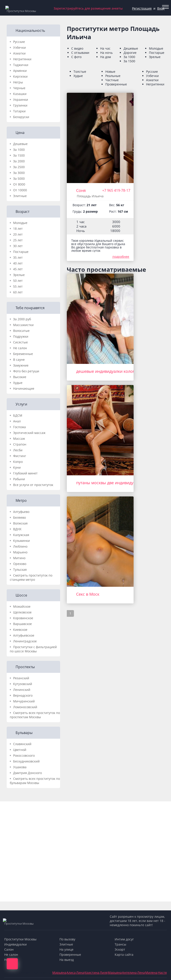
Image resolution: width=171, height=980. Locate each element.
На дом (105, 57)
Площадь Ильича (90, 196)
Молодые (20, 223)
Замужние (20, 365)
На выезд (66, 960)
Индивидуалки (15, 944)
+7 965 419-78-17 (116, 190)
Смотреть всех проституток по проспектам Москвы (35, 715)
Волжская (20, 523)
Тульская (20, 569)
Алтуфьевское (23, 635)
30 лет (18, 246)
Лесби (17, 450)
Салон (9, 949)
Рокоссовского (24, 755)
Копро (18, 462)
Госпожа (19, 427)
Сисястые (20, 342)
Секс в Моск (87, 594)
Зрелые (19, 275)
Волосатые (21, 331)
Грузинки (20, 105)
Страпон (19, 444)
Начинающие (23, 388)
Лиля (104, 972)
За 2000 (19, 161)
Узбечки (19, 47)
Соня (81, 190)
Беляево (19, 517)
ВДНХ (17, 529)
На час (105, 48)
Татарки (19, 111)
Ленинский (21, 690)
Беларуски (21, 117)
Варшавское (22, 624)
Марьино (20, 552)
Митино (19, 558)
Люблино (20, 546)
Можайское (22, 606)
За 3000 (19, 173)
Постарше (20, 252)
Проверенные (116, 84)
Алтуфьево (21, 512)
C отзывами (80, 52)
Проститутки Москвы (20, 939)
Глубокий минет (25, 473)
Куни (17, 467)
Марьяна (59, 972)
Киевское (20, 629)
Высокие (19, 377)
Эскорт (120, 949)
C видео (77, 48)
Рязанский (21, 678)
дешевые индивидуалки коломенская (112, 371)
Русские (19, 42)
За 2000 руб (22, 319)
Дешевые (20, 144)
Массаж (19, 438)
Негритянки (22, 59)
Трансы (120, 944)
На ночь (106, 52)
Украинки (20, 99)
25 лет (18, 240)
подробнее (120, 256)
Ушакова (19, 767)
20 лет (18, 234)
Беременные (23, 354)
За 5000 (19, 178)
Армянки (20, 71)
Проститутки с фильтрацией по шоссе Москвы (33, 649)
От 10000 (20, 190)
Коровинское (23, 618)
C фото (76, 57)
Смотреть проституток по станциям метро (31, 577)
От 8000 (19, 184)
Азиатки (19, 53)
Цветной (19, 750)
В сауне (19, 359)
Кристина (91, 972)
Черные (19, 88)
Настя (162, 972)
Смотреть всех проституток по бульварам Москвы (35, 780)
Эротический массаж (29, 433)
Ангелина (129, 972)
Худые (17, 383)
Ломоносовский (25, 707)
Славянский (22, 744)
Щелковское (22, 612)
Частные (112, 80)
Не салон (20, 348)
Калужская (21, 535)
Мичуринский (24, 701)
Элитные (20, 196)
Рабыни (19, 479)
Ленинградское (25, 641)
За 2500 (19, 167)
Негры (18, 82)
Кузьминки (21, 540)
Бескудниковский (26, 761)
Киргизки (20, 76)
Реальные (112, 76)
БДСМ (17, 415)
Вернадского (23, 695)
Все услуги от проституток (33, 485)
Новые (110, 71)
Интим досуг (124, 939)
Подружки (20, 336)
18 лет (18, 228)
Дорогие (130, 52)
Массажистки (23, 325)
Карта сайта (124, 954)
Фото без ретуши (26, 371)
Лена (141, 972)
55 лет (18, 286)
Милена (151, 972)
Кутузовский (22, 684)
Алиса (71, 972)
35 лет (18, 257)
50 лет (18, 280)
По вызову (67, 939)
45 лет (18, 269)
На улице (66, 949)
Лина (80, 972)
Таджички (20, 65)
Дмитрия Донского (27, 773)
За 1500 (19, 155)
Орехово (19, 564)
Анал (17, 421)
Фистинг (19, 456)
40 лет (18, 263)
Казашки (19, 94)
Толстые (79, 71)
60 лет (18, 292)
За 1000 (19, 149)
